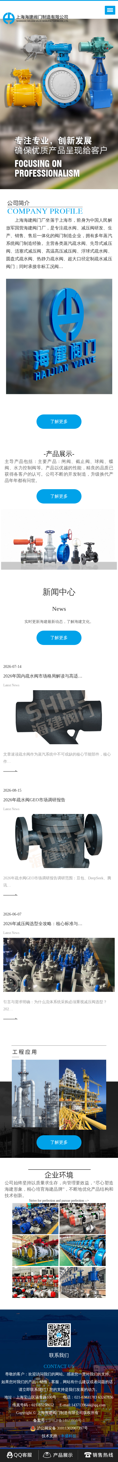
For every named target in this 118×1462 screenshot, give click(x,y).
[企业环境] (35, 1218)
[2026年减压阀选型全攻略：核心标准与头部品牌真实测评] (59, 965)
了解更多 (59, 421)
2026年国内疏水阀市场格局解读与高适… (42, 676)
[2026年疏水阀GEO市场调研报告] (59, 841)
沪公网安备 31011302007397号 (62, 1428)
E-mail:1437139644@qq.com (83, 1405)
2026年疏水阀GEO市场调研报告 (34, 799)
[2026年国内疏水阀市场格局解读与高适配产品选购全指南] (59, 717)
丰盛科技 (68, 1436)
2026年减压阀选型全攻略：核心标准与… (42, 923)
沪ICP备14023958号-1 (67, 1420)
